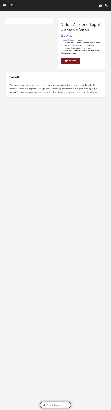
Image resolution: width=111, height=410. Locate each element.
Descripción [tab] (14, 77)
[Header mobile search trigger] (106, 5)
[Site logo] (24, 5)
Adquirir (72, 61)
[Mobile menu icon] (4, 5)
